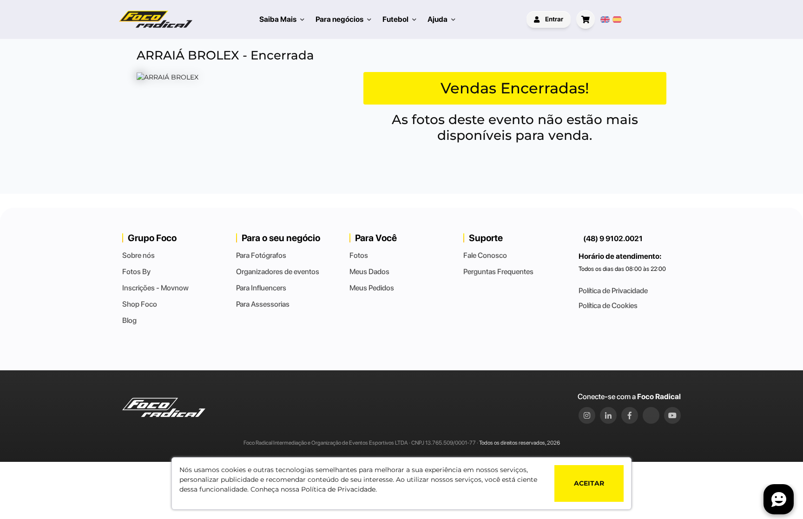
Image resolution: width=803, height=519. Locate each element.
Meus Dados (369, 271)
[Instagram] (587, 415)
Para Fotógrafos (261, 255)
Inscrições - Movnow (155, 287)
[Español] (617, 19)
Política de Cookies (608, 305)
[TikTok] (651, 415)
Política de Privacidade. (339, 489)
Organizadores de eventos (277, 271)
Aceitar (589, 483)
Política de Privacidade (613, 290)
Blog (129, 320)
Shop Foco (139, 304)
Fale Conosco (485, 255)
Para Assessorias (263, 304)
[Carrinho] (585, 19)
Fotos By (136, 271)
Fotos (358, 255)
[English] (605, 19)
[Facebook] (629, 415)
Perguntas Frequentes (498, 271)
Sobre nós (138, 255)
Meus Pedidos (371, 287)
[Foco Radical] (155, 19)
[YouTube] (672, 415)
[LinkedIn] (608, 415)
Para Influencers (261, 287)
